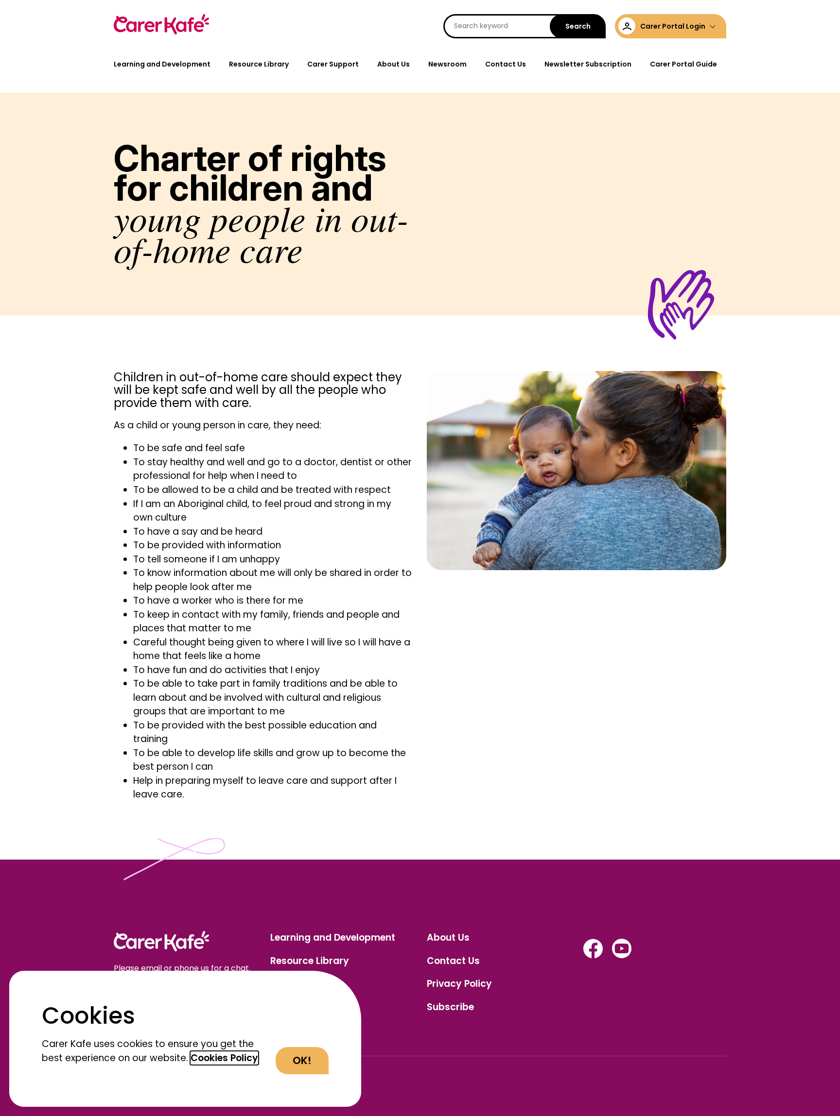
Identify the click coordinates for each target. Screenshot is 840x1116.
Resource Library (259, 64)
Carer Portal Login (672, 26)
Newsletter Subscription (587, 64)
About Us (393, 64)
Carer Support (333, 64)
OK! (302, 1060)
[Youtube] (621, 955)
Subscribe (450, 1007)
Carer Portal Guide (683, 64)
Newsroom (447, 64)
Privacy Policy (459, 983)
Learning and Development (162, 64)
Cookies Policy (224, 1058)
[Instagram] (593, 955)
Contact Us (505, 64)
